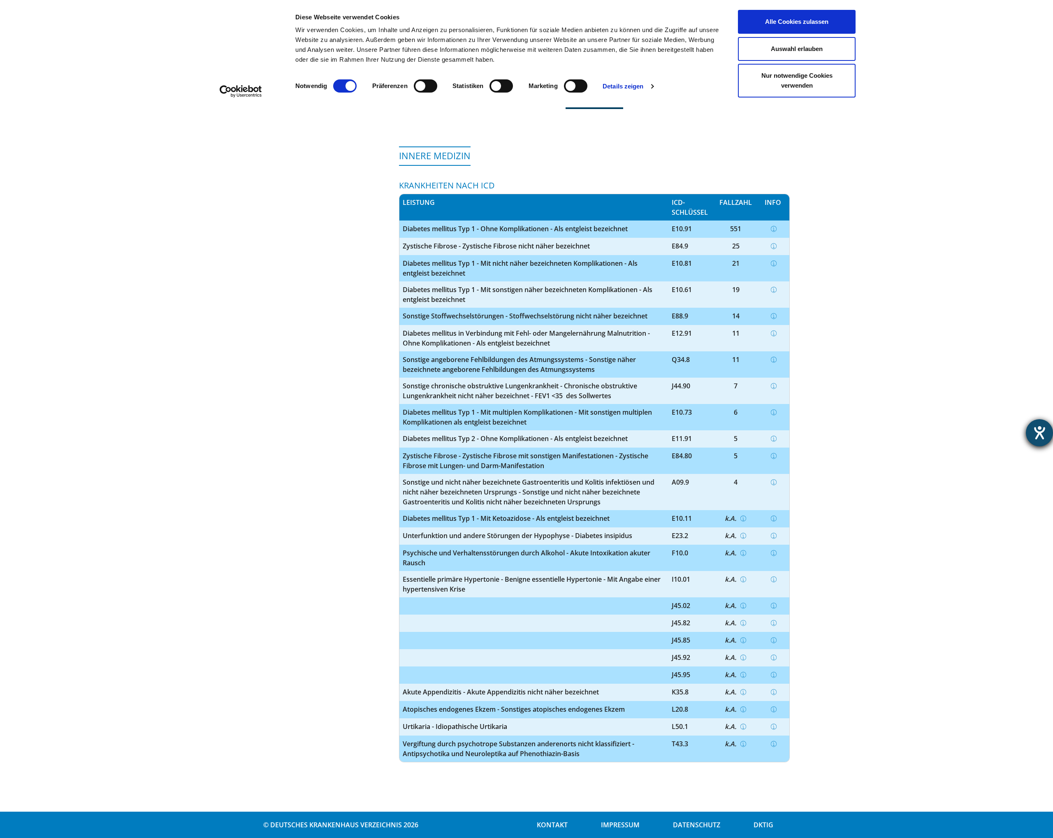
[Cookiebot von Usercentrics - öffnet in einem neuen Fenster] (241, 91)
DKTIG (763, 825)
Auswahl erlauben (797, 48)
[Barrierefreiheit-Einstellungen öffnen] (1039, 432)
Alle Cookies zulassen (796, 21)
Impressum (620, 825)
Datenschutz (696, 825)
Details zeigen (623, 86)
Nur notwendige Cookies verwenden (797, 80)
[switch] (425, 86)
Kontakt (552, 825)
